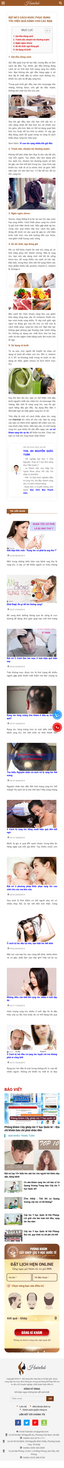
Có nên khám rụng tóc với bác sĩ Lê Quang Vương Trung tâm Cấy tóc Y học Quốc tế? (42, 1185)
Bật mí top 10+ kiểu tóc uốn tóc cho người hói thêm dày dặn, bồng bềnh (32, 1175)
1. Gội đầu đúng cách (23, 36)
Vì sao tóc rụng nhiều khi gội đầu (36, 143)
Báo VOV (35, 490)
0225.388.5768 (38, 1457)
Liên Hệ (23, 1406)
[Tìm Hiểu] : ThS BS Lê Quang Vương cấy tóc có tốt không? (42, 1200)
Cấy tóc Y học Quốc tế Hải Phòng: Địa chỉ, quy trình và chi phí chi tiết (42, 1233)
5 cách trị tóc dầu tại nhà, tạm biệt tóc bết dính (30, 943)
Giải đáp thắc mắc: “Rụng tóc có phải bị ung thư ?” (32, 550)
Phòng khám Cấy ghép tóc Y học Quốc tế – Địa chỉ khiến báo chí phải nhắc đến (32, 1128)
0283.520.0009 (38, 1448)
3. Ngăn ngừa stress (22, 43)
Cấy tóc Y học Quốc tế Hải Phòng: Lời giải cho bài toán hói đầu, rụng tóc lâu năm (42, 1218)
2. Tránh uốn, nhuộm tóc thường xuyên (31, 39)
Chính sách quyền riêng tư (34, 1410)
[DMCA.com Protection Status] (44, 1423)
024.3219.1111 (38, 1438)
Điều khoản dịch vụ (41, 1406)
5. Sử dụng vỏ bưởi (22, 49)
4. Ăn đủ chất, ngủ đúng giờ (26, 46)
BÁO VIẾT (13, 1089)
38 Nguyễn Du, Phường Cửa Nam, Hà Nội (40, 1435)
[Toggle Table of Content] (46, 30)
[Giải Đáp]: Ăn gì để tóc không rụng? (24, 604)
